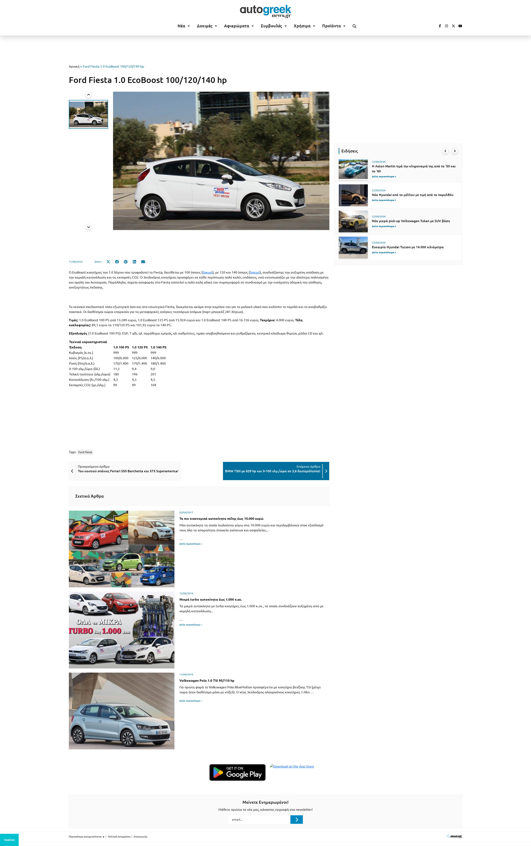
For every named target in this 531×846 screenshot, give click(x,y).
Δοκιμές (204, 26)
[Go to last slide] (445, 151)
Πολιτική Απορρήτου (119, 836)
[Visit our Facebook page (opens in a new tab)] (438, 26)
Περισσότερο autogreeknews (85, 836)
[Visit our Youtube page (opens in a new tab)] (459, 26)
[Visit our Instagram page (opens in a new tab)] (445, 26)
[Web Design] (454, 836)
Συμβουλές (271, 26)
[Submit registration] (296, 819)
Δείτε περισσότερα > (190, 543)
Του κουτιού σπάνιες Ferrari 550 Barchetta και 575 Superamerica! (128, 471)
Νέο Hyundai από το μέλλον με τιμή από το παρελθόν (412, 195)
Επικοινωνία (140, 836)
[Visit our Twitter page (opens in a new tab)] (452, 26)
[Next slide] (88, 227)
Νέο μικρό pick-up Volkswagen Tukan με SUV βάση (411, 221)
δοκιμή (207, 272)
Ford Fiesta (85, 452)
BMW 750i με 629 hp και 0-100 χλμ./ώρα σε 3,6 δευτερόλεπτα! (272, 471)
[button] (88, 114)
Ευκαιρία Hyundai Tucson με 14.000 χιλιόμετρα (408, 247)
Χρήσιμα (302, 26)
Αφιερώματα (236, 26)
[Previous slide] (88, 95)
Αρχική (74, 66)
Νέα (181, 26)
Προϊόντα (331, 26)
